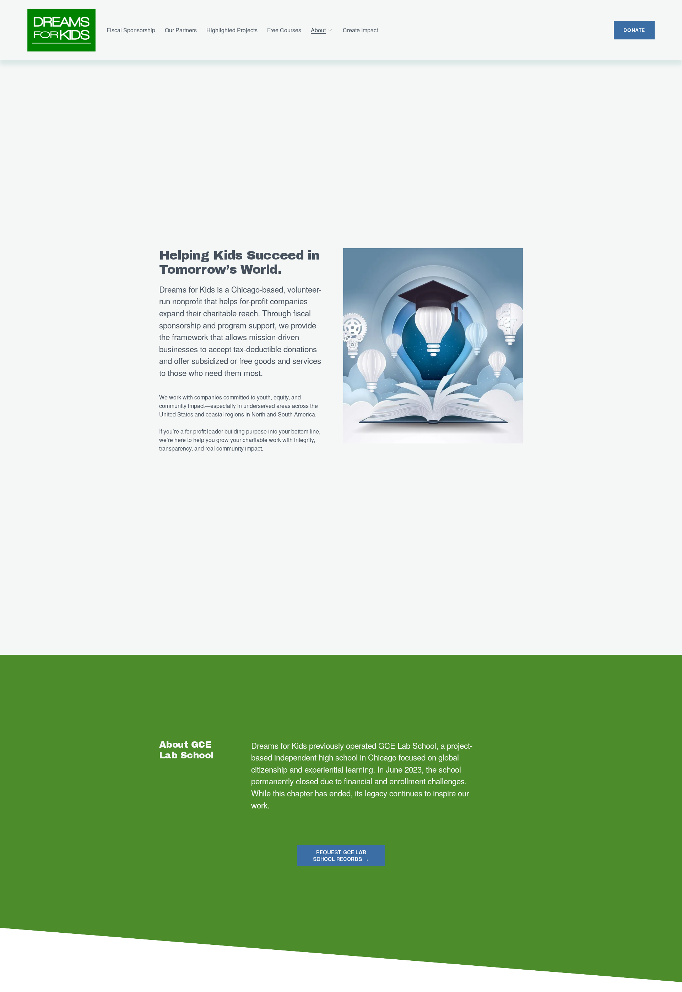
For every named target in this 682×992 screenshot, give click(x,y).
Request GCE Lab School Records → (341, 856)
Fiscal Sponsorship (131, 30)
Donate (634, 30)
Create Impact (360, 30)
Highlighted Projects (232, 30)
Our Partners (181, 30)
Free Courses (284, 30)
